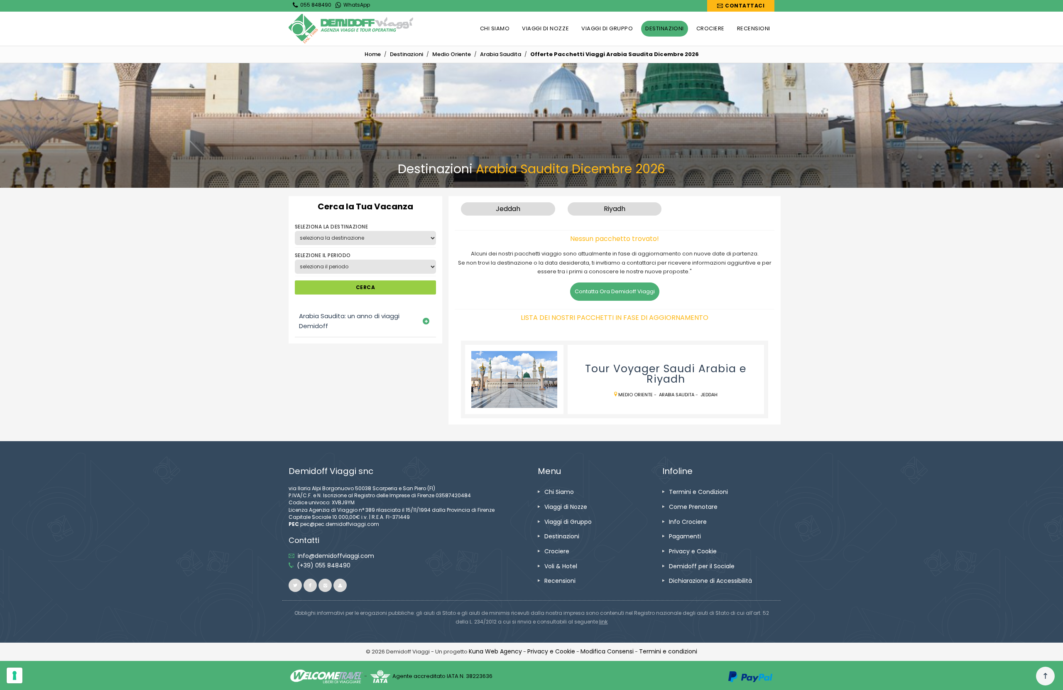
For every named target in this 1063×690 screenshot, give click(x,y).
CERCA (365, 287)
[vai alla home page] (351, 29)
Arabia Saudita (676, 394)
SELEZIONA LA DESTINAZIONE (331, 226)
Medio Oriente (636, 394)
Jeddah (709, 394)
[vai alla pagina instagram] (325, 585)
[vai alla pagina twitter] (295, 585)
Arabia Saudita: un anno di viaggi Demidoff (349, 321)
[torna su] (1045, 676)
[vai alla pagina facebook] (310, 585)
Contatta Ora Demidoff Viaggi (615, 291)
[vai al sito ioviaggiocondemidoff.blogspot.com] (340, 585)
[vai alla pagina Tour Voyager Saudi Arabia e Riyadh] (514, 379)
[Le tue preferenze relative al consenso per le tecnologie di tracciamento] (14, 675)
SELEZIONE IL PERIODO (323, 255)
